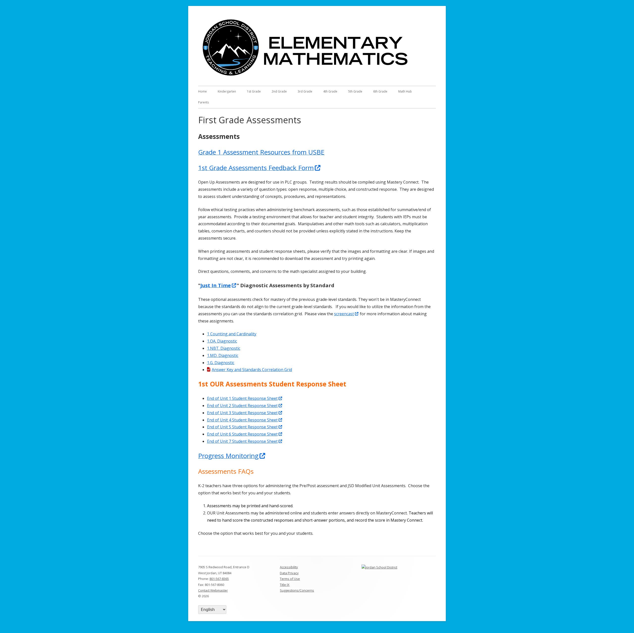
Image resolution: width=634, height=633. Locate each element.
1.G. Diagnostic (220, 362)
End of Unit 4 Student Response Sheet (245, 420)
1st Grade (254, 91)
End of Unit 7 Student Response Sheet (245, 441)
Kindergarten (227, 91)
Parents (203, 102)
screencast (346, 313)
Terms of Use (290, 578)
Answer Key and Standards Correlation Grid (252, 369)
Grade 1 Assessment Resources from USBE (261, 152)
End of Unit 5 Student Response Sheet (245, 427)
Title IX (285, 584)
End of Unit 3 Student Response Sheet (245, 412)
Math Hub (405, 91)
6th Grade (380, 91)
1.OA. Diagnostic (222, 341)
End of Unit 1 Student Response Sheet (245, 398)
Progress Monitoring (232, 455)
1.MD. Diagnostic (222, 355)
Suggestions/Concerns (297, 590)
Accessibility (289, 567)
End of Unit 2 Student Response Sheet (245, 405)
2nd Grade (279, 91)
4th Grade (330, 91)
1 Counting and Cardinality (231, 334)
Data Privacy (289, 573)
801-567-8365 (219, 578)
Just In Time (218, 285)
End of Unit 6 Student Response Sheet (245, 434)
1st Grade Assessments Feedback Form (259, 167)
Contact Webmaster (213, 590)
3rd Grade (305, 91)
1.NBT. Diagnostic (223, 348)
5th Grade (355, 91)
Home (202, 91)
